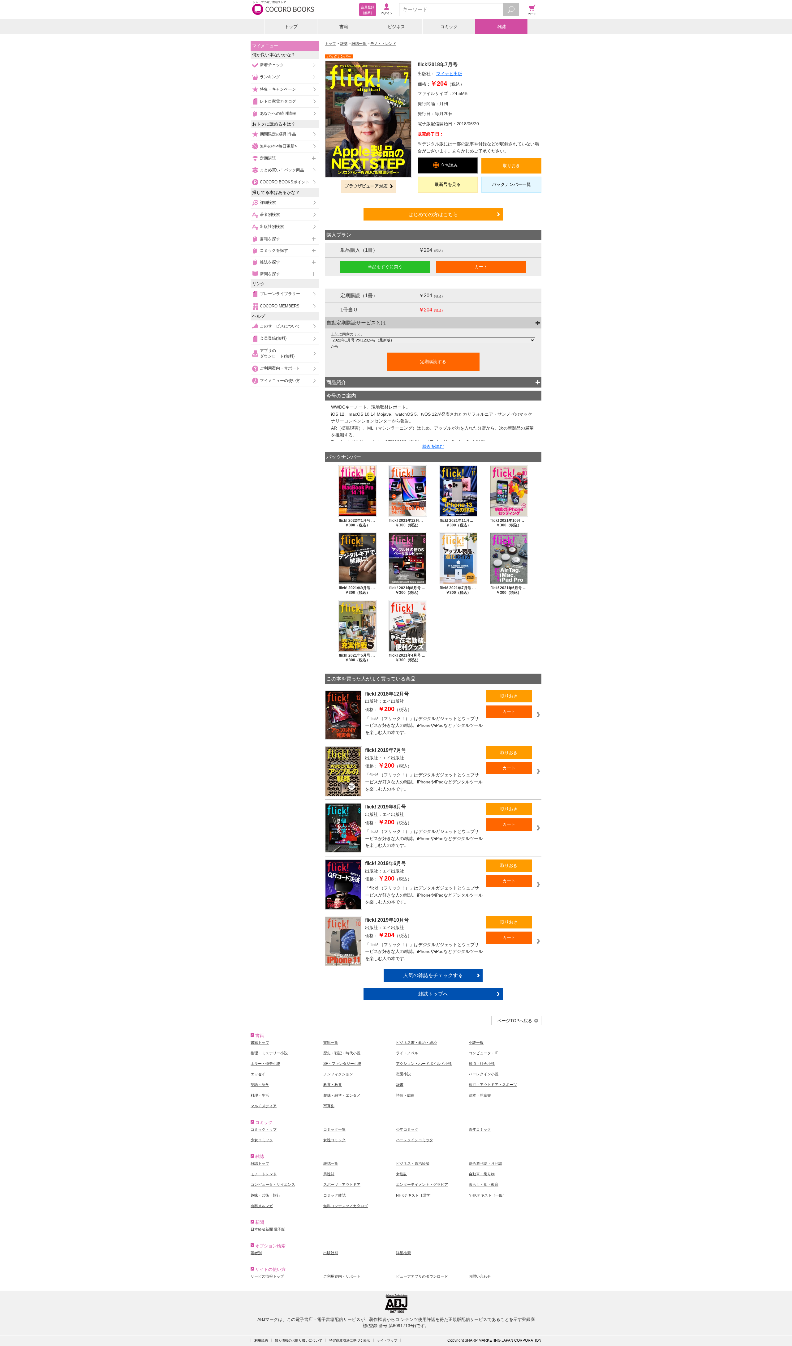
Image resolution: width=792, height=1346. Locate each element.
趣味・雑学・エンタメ (341, 1095)
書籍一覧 (330, 1042)
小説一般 (476, 1042)
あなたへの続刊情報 (278, 113)
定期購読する (433, 361)
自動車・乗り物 (482, 1174)
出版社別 (330, 1253)
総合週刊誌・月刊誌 (485, 1163)
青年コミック (480, 1129)
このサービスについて (280, 326)
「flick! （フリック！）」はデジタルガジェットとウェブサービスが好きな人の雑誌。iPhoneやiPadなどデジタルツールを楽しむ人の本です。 (424, 725)
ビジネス (396, 26)
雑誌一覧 (359, 43)
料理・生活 (260, 1095)
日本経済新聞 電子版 (268, 1229)
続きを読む (433, 446)
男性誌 (328, 1174)
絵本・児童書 (480, 1095)
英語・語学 (260, 1084)
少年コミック (407, 1129)
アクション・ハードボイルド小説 (424, 1063)
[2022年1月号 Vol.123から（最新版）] (433, 340)
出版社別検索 (272, 226)
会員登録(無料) (273, 338)
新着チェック (272, 64)
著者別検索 (270, 214)
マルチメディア (264, 1106)
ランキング (270, 77)
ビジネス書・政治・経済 (416, 1042)
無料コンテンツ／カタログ (345, 1206)
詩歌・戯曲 (405, 1095)
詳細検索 (268, 202)
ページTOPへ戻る (514, 1020)
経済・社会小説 (482, 1063)
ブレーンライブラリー (280, 293)
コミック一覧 (334, 1129)
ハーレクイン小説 (483, 1074)
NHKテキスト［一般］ (487, 1195)
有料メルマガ (262, 1206)
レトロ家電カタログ (278, 101)
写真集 (328, 1106)
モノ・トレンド (383, 43)
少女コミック (262, 1140)
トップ (291, 26)
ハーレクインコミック (414, 1140)
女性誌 (401, 1174)
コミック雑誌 (334, 1195)
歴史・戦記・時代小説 (341, 1053)
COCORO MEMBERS (279, 306)
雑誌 (501, 26)
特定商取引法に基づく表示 (349, 1340)
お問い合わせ (480, 1276)
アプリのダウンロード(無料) (277, 353)
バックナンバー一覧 (511, 184)
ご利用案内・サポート (280, 368)
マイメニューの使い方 (280, 380)
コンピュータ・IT (483, 1053)
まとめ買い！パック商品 (282, 170)
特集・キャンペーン (278, 89)
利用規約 (261, 1340)
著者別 (256, 1253)
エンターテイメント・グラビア (422, 1184)
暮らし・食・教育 (483, 1184)
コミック (449, 26)
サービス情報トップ (267, 1276)
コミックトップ (264, 1129)
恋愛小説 (403, 1074)
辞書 (399, 1084)
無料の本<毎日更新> (278, 146)
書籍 (343, 26)
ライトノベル (407, 1053)
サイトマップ (387, 1340)
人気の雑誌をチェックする (433, 975)
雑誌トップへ (433, 994)
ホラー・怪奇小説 (265, 1063)
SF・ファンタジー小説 (342, 1063)
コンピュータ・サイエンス (273, 1184)
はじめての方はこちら (433, 214)
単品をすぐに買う (385, 266)
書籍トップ (260, 1042)
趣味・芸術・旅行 (265, 1195)
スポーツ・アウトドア (341, 1184)
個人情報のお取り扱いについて (298, 1340)
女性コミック (334, 1140)
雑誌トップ (260, 1163)
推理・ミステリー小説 (269, 1053)
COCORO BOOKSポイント (284, 182)
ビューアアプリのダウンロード (422, 1276)
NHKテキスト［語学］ (415, 1195)
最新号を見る (448, 184)
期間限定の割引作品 (278, 134)
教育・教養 (332, 1084)
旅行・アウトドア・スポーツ (493, 1084)
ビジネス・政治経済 (412, 1163)
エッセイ (258, 1074)
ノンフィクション (338, 1074)
